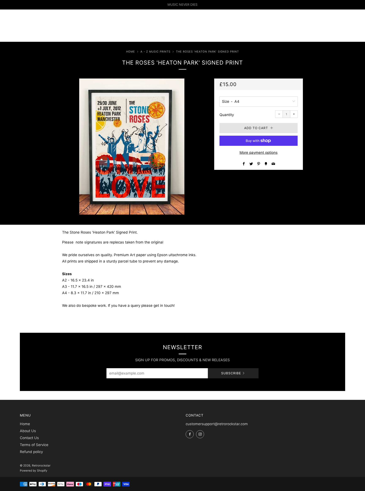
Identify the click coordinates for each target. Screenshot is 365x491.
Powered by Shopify (33, 470)
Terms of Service (34, 445)
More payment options (259, 152)
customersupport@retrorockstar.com (217, 424)
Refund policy (31, 452)
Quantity (226, 115)
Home (130, 51)
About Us (28, 431)
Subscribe (231, 373)
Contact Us (29, 438)
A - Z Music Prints (155, 51)
